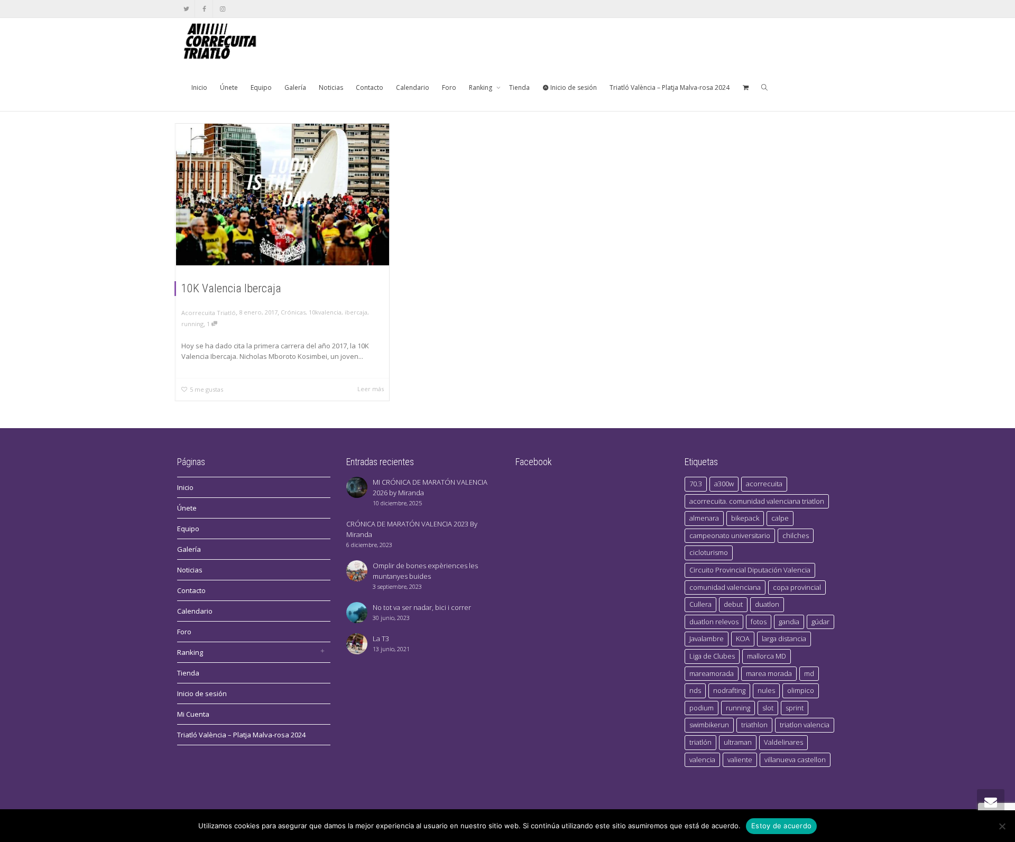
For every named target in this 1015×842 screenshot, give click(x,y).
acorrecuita (764, 483)
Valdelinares (783, 742)
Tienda (519, 87)
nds (695, 690)
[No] (1001, 826)
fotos (759, 621)
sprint (795, 708)
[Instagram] (222, 8)
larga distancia (784, 638)
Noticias (331, 87)
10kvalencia (325, 312)
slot (767, 708)
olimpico (800, 690)
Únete (229, 87)
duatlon (767, 604)
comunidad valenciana (725, 587)
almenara (704, 518)
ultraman (738, 742)
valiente (739, 759)
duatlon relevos (714, 621)
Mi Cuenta (193, 714)
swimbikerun (709, 724)
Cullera (700, 604)
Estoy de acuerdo (781, 825)
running (192, 324)
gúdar (820, 621)
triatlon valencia (804, 724)
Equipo (261, 87)
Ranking (481, 87)
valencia (702, 759)
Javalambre (706, 638)
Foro (449, 87)
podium (701, 708)
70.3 (695, 483)
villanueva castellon (795, 759)
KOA (743, 638)
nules (766, 690)
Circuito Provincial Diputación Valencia (749, 570)
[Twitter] (186, 8)
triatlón (700, 742)
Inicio (199, 87)
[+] (282, 194)
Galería (295, 87)
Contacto (369, 87)
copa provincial (797, 587)
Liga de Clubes (712, 656)
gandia (789, 621)
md (809, 673)
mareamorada (711, 673)
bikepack (745, 518)
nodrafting (729, 690)
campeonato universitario (729, 535)
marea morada (769, 673)
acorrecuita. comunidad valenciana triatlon (756, 501)
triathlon (754, 724)
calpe (780, 518)
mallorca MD (766, 656)
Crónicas (293, 312)
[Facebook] (204, 8)
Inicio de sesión (573, 87)
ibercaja (356, 312)
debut (733, 604)
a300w (724, 483)
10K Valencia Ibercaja (231, 288)
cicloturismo (708, 552)
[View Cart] (745, 87)
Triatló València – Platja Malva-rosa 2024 (670, 87)
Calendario (412, 87)
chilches (795, 535)
